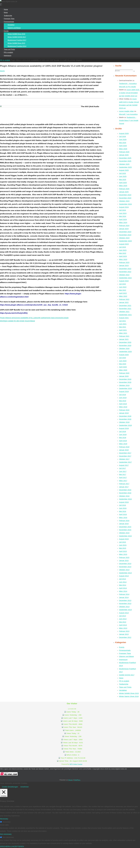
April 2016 (123, 514)
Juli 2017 (122, 468)
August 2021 (124, 318)
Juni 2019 (122, 398)
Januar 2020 (124, 376)
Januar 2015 (124, 561)
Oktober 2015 (124, 533)
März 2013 (123, 628)
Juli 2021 (122, 321)
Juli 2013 (122, 616)
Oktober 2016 (124, 496)
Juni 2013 (122, 619)
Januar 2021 (124, 339)
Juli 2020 (122, 358)
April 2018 (123, 441)
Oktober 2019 (124, 385)
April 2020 (123, 367)
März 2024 (123, 223)
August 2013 (124, 613)
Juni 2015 (122, 545)
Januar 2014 (124, 597)
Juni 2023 (122, 250)
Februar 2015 (124, 557)
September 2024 (125, 204)
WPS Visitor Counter (76, 764)
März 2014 (123, 591)
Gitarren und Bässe (126, 656)
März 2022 (123, 296)
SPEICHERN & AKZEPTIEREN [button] (12, 846)
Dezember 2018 (125, 416)
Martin (2, 71)
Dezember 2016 (125, 490)
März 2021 (123, 333)
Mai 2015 (122, 548)
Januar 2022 (124, 302)
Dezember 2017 (125, 453)
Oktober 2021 (124, 312)
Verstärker (123, 690)
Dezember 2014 (125, 564)
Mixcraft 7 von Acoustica (128, 114)
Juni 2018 (122, 435)
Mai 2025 (122, 180)
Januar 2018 (124, 450)
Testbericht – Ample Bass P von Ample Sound (128, 120)
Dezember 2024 (125, 195)
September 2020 (125, 352)
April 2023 (123, 256)
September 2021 (125, 315)
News (121, 678)
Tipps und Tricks (125, 687)
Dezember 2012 (125, 637)
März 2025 (123, 186)
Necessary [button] (4, 819)
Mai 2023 (122, 253)
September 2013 (125, 610)
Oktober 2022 (124, 275)
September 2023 (125, 241)
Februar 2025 (124, 189)
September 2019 (125, 388)
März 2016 (123, 518)
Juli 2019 (122, 395)
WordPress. (77, 780)
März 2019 (123, 407)
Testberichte (123, 684)
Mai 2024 (122, 216)
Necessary (6, 822)
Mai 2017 (122, 474)
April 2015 (123, 551)
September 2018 (125, 425)
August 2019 (124, 391)
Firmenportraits (125, 650)
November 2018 (125, 419)
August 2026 (124, 133)
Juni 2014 (122, 582)
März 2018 (123, 444)
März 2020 (123, 370)
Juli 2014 (122, 579)
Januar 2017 (124, 487)
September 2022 (125, 278)
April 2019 (123, 404)
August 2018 (124, 428)
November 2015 (125, 530)
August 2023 (124, 244)
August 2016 (124, 502)
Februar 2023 (124, 262)
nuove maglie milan (126, 111)
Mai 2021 (122, 327)
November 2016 (125, 493)
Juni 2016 (122, 508)
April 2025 (123, 183)
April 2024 (123, 219)
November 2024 (125, 198)
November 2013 (125, 603)
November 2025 (125, 161)
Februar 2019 (124, 410)
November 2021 (125, 309)
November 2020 (125, 345)
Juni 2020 (122, 361)
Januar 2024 (124, 229)
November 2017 (125, 456)
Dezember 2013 (125, 600)
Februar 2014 (124, 594)
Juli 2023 (122, 247)
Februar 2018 (124, 447)
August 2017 (124, 465)
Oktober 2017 (124, 459)
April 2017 (123, 478)
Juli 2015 (122, 542)
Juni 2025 (122, 176)
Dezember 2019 (125, 379)
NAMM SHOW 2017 (126, 675)
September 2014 (125, 573)
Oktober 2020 (124, 348)
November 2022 (125, 272)
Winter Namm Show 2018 (129, 696)
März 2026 (123, 149)
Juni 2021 (122, 324)
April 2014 (123, 588)
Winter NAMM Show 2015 (129, 693)
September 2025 (125, 167)
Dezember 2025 (125, 158)
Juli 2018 (122, 431)
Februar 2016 (124, 521)
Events (121, 647)
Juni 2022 (122, 287)
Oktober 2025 (124, 164)
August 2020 (124, 355)
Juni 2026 (122, 139)
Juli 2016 (122, 505)
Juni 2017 (122, 471)
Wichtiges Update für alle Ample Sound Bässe (17, 321)
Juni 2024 (122, 213)
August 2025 (124, 170)
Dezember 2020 (125, 342)
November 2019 (125, 382)
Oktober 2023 (124, 238)
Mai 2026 (122, 143)
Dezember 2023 (125, 232)
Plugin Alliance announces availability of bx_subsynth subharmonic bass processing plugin (34, 318)
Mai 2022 (122, 290)
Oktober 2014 (124, 570)
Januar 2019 (124, 413)
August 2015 (124, 539)
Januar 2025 (124, 192)
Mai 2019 (122, 401)
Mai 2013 (122, 622)
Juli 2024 (122, 210)
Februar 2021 (124, 336)
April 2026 (123, 146)
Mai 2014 (122, 585)
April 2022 (123, 293)
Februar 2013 (124, 631)
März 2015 (123, 554)
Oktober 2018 (124, 422)
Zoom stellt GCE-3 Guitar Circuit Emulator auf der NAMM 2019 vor (129, 93)
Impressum (123, 660)
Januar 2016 (124, 524)
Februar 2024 (124, 226)
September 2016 (125, 499)
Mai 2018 (122, 438)
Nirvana (70, 780)
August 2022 (124, 281)
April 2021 (123, 330)
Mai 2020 (122, 364)
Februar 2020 (124, 373)
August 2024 (124, 207)
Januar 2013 (124, 634)
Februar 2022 (124, 299)
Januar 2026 (124, 155)
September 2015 (125, 536)
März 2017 (123, 481)
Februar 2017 (124, 484)
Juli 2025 (122, 173)
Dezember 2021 (125, 306)
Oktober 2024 (124, 201)
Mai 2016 (122, 511)
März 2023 (123, 259)
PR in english (5, 60)
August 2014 (124, 576)
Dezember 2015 (125, 527)
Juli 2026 (122, 136)
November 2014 (125, 567)
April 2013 (123, 625)
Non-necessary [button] (6, 834)
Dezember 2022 (125, 269)
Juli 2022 (122, 284)
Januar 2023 (124, 265)
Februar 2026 (124, 152)
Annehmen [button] (24, 787)
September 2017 (125, 462)
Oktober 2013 (124, 607)
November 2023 (125, 235)
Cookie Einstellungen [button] (10, 787)
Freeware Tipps (125, 653)
